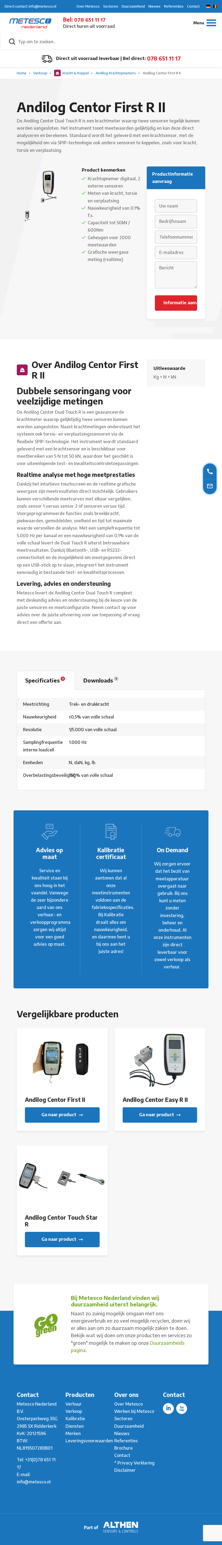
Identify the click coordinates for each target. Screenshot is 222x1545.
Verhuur (74, 1404)
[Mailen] (210, 486)
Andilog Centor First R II (162, 73)
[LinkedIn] (168, 1408)
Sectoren (110, 6)
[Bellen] (210, 471)
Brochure (123, 1448)
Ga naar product (59, 1114)
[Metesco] (30, 22)
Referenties (174, 6)
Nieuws (154, 6)
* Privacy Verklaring (134, 1463)
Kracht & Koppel (76, 73)
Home (22, 73)
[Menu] (204, 23)
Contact (193, 6)
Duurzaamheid (133, 6)
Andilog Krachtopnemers (116, 73)
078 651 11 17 (90, 19)
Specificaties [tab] (44, 680)
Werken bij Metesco (134, 1411)
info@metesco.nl (34, 1481)
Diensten (75, 1426)
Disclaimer (125, 1470)
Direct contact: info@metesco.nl (30, 6)
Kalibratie (75, 1418)
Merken (73, 1433)
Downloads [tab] (100, 680)
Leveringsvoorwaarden (89, 1440)
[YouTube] (181, 1408)
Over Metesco (88, 6)
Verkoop (40, 73)
